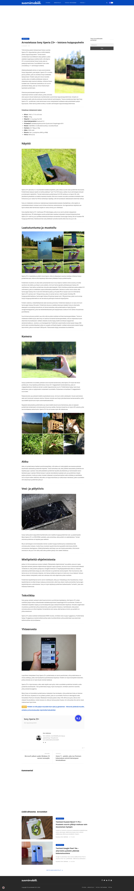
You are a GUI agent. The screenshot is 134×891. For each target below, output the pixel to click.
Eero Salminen (47, 733)
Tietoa (82, 2)
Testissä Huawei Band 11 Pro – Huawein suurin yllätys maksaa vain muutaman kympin (71, 824)
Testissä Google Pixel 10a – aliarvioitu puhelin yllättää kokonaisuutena (67, 850)
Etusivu (48, 2)
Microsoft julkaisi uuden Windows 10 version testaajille (37, 757)
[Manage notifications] (3, 887)
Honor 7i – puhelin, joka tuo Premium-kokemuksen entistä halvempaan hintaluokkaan (69, 758)
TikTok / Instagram (70, 2)
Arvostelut (57, 2)
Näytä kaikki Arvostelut (53, 870)
